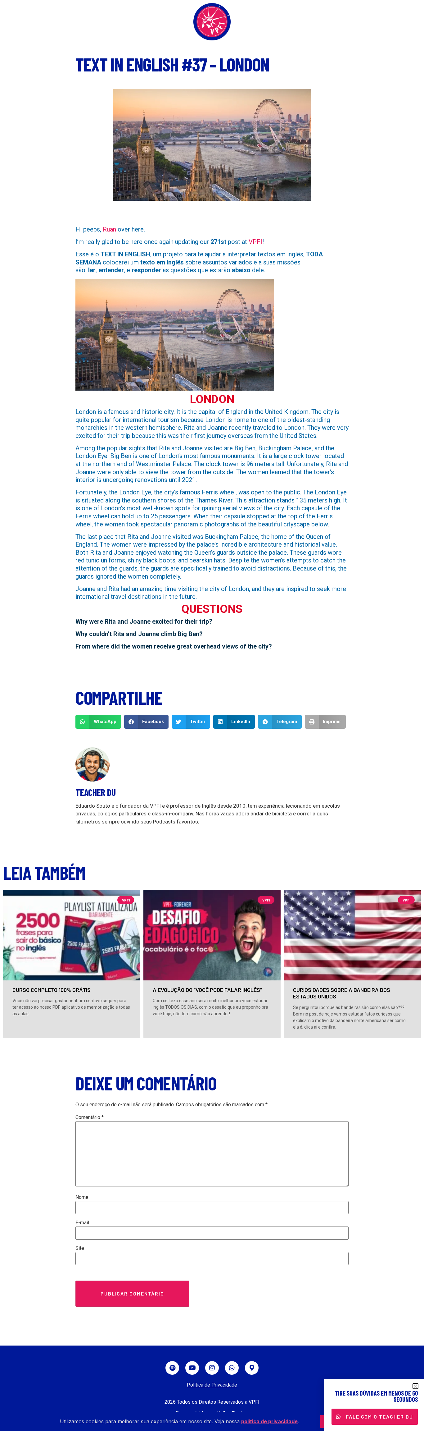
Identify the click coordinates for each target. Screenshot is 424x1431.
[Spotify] (172, 1368)
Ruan (109, 229)
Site (79, 1248)
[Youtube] (192, 1368)
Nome (81, 1197)
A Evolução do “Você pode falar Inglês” (207, 989)
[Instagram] (212, 1368)
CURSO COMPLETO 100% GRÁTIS (51, 989)
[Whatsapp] (232, 1368)
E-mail (82, 1222)
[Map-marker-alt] (252, 1368)
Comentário (89, 1117)
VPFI (255, 241)
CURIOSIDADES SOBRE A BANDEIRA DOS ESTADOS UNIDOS (341, 993)
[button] (98, 722)
